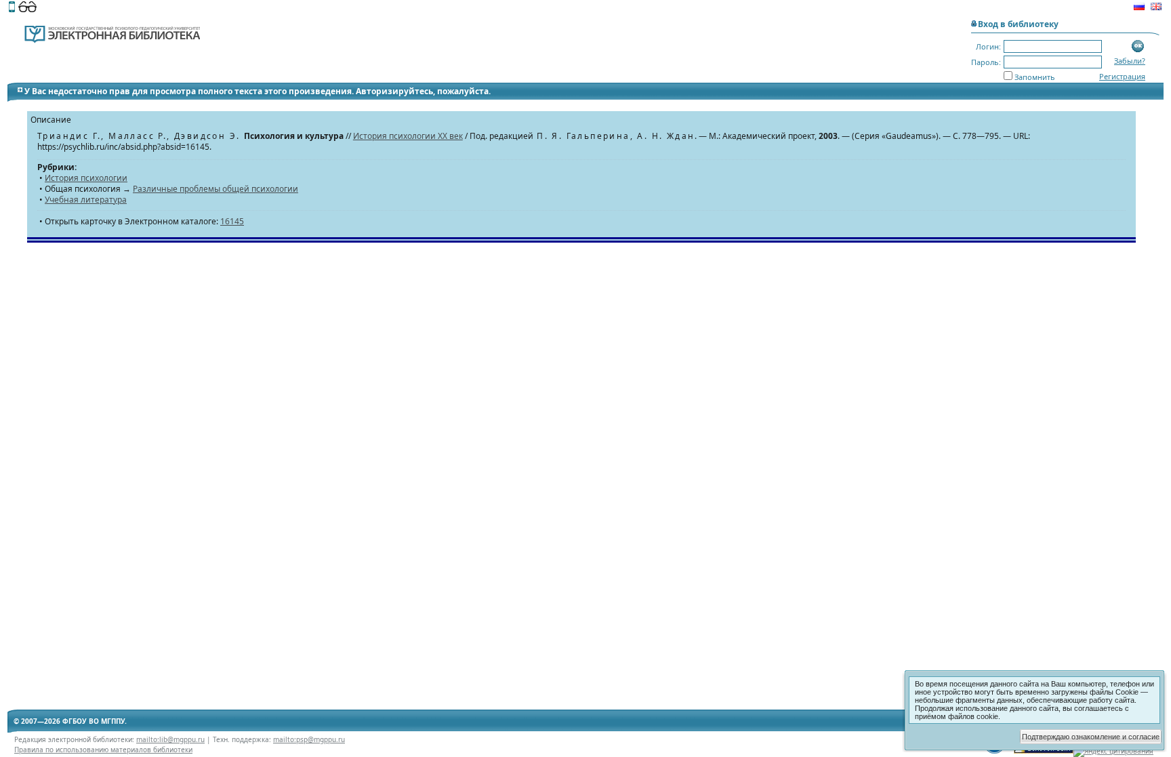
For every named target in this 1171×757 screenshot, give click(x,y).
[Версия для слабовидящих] (27, 8)
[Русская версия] (1139, 8)
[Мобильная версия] (12, 8)
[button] (1138, 46)
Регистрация (1122, 76)
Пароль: (986, 62)
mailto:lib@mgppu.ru (170, 739)
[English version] (1156, 8)
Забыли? (1129, 61)
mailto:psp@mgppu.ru (309, 739)
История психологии (86, 178)
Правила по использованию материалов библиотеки (103, 749)
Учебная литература (86, 199)
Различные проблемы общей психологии (215, 189)
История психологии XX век (408, 136)
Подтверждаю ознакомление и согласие (1090, 737)
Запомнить (1034, 77)
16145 (232, 221)
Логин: (988, 46)
